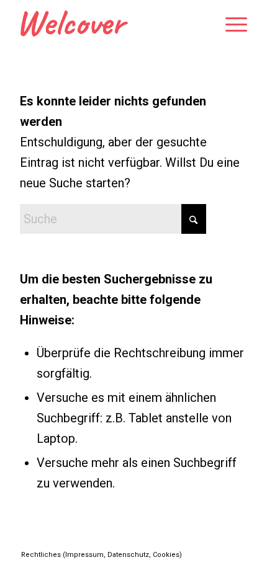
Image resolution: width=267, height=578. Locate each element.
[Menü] (230, 25)
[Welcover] (110, 25)
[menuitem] (230, 25)
